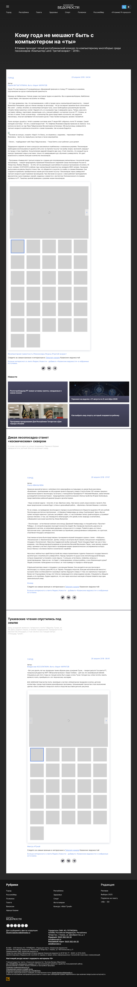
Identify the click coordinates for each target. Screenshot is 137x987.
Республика (24, 12)
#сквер (30, 583)
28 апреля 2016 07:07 (100, 477)
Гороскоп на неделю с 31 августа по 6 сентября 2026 (94, 399)
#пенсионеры (39, 354)
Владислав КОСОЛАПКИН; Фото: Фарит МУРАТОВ (48, 667)
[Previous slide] (11, 212)
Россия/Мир (99, 12)
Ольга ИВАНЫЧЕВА (35, 485)
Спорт (67, 12)
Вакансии (10, 906)
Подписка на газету (109, 898)
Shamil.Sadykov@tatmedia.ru (18, 932)
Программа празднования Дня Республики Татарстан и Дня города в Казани (35, 423)
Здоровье (53, 12)
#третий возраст (59, 354)
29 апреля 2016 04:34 (80, 77)
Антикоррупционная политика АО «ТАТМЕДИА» (23, 971)
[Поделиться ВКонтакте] (49, 368)
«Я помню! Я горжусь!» (121, 12)
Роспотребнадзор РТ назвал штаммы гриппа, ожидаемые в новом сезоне (36, 392)
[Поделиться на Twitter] (43, 368)
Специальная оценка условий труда (19, 969)
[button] (17, 246)
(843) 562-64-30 (65, 937)
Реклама (104, 891)
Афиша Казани (12, 910)
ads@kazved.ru (54, 944)
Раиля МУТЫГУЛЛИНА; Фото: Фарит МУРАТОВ (27, 85)
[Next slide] (87, 212)
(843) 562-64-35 (72, 941)
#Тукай (37, 846)
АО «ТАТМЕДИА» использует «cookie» (20, 964)
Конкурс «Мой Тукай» (63, 906)
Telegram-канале (53, 358)
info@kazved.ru (54, 939)
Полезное (82, 12)
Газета (39, 12)
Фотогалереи (59, 902)
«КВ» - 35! (105, 902)
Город (8, 12)
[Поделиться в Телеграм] (55, 368)
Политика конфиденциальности (17, 967)
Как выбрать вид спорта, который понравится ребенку (95, 415)
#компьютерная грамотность (20, 354)
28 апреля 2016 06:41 (100, 659)
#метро (30, 846)
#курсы (48, 354)
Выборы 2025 (106, 894)
